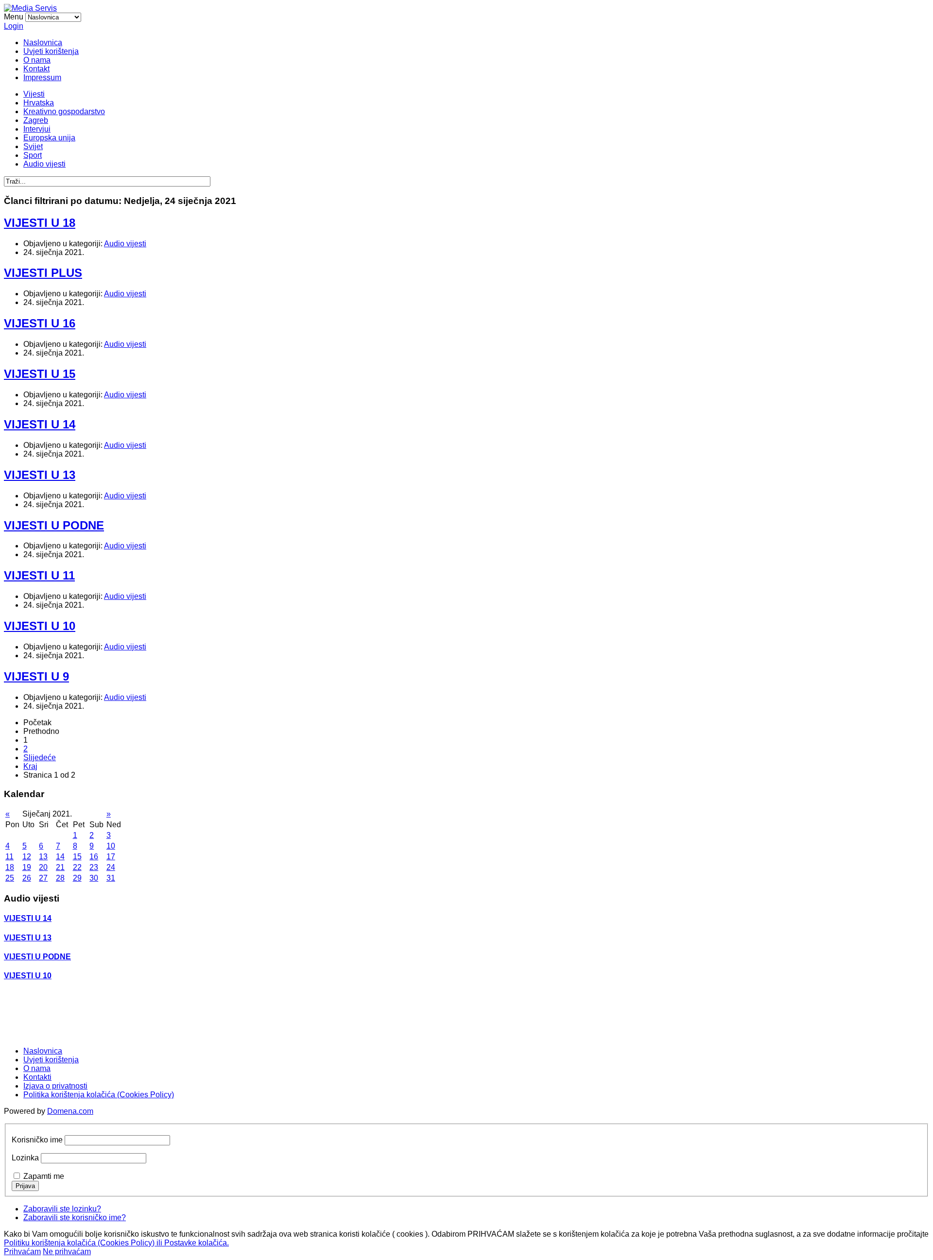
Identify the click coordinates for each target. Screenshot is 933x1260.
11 (9, 856)
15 (77, 856)
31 (110, 878)
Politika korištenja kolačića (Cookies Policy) (98, 1094)
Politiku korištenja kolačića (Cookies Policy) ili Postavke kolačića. (116, 1243)
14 (60, 856)
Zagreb (35, 120)
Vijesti (34, 94)
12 (26, 856)
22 (77, 867)
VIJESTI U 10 (39, 625)
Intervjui (37, 129)
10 (110, 846)
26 (26, 878)
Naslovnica (42, 42)
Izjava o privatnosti (55, 1086)
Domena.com (70, 1111)
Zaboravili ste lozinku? (62, 1209)
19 (26, 867)
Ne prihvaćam (67, 1251)
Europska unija (49, 138)
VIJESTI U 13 (39, 474)
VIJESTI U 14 (39, 424)
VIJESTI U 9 (36, 676)
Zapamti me (43, 1176)
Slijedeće (39, 757)
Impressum (42, 77)
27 (43, 878)
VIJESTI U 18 (39, 222)
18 (9, 867)
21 (60, 867)
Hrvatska (38, 103)
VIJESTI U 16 (39, 323)
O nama (37, 60)
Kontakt (36, 69)
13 (43, 856)
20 (43, 867)
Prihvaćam (22, 1251)
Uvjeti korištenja (51, 51)
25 (9, 878)
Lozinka (25, 1158)
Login (13, 26)
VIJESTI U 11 (39, 575)
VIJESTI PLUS (43, 272)
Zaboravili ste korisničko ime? (74, 1217)
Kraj (30, 766)
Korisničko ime (37, 1140)
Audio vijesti (44, 164)
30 (93, 878)
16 (93, 856)
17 (110, 856)
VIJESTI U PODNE (54, 525)
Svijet (33, 146)
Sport (32, 155)
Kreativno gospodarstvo (64, 111)
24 (110, 867)
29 (77, 878)
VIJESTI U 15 (39, 373)
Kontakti (37, 1077)
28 (60, 878)
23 (93, 867)
